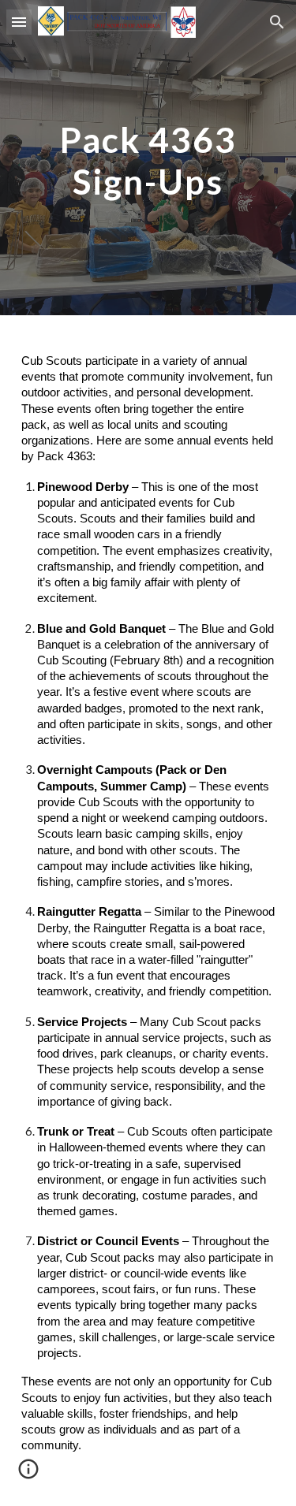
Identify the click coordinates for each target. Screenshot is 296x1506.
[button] (19, 21)
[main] (148, 158)
